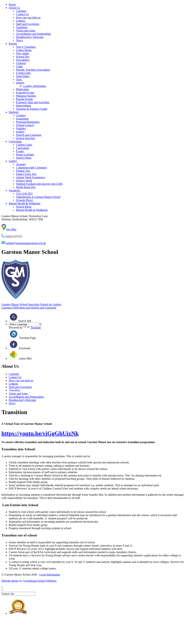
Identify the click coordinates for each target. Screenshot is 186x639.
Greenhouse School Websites (39, 580)
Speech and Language (28, 134)
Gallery (13, 161)
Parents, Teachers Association (33, 69)
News (19, 40)
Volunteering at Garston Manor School (38, 196)
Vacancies (14, 190)
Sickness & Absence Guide (31, 108)
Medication (22, 89)
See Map (11, 229)
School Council (25, 125)
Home (12, 4)
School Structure (25, 138)
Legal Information (49, 574)
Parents (13, 43)
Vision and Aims (25, 30)
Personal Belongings (28, 121)
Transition (21, 27)
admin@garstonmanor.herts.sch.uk (25, 243)
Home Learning (25, 154)
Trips (19, 79)
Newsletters (22, 59)
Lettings (20, 20)
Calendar (21, 11)
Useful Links (23, 72)
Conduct (21, 115)
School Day (23, 56)
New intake (22, 53)
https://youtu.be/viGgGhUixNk (40, 433)
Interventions (23, 105)
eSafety (20, 82)
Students (14, 112)
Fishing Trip (23, 170)
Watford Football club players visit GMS (39, 183)
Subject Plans (23, 157)
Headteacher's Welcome (29, 37)
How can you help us (28, 17)
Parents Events (24, 99)
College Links (24, 144)
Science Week (24, 180)
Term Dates (22, 76)
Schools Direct (24, 200)
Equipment (22, 118)
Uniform (21, 63)
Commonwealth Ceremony (31, 167)
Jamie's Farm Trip (26, 174)
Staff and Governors (27, 24)
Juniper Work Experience (30, 177)
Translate (36, 327)
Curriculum (15, 141)
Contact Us (22, 14)
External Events (25, 92)
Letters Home (24, 50)
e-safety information (34, 86)
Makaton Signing (26, 95)
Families (21, 128)
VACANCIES (24, 193)
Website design (10, 580)
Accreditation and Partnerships (33, 33)
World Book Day (26, 187)
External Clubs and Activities (32, 102)
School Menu (23, 206)
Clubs (19, 66)
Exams (20, 151)
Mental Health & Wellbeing (24, 203)
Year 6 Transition (26, 46)
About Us (14, 7)
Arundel (20, 164)
